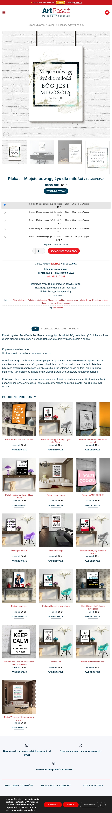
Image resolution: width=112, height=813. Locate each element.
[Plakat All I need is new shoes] (56, 586)
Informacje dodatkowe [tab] (53, 329)
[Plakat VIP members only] (93, 641)
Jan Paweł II (58, 308)
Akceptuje (52, 804)
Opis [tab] (35, 329)
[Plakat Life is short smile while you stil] (93, 419)
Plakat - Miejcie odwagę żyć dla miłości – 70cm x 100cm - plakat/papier (59, 236)
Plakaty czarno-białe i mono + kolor (63, 300)
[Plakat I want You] (19, 586)
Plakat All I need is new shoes (56, 606)
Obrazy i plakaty (19, 300)
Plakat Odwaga (56, 550)
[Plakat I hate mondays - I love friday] (19, 475)
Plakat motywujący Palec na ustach (93, 551)
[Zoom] (6, 134)
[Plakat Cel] (56, 641)
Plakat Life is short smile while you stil (93, 440)
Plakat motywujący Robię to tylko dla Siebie (56, 440)
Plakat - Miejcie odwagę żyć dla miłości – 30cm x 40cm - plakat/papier (59, 220)
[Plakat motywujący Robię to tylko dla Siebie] (56, 419)
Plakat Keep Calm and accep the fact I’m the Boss (19, 663)
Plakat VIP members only (92, 661)
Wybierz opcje (19, 450)
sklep (51, 24)
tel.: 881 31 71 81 (56, 276)
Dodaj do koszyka (64, 251)
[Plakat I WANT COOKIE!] (93, 475)
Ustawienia (89, 804)
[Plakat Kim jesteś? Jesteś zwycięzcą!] (93, 586)
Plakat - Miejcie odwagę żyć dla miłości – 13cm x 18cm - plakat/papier (59, 204)
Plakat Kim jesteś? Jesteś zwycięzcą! (93, 607)
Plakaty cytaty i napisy (71, 24)
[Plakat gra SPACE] (19, 530)
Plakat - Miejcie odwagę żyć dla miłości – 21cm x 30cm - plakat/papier (59, 212)
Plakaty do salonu (99, 300)
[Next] (104, 84)
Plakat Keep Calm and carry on (19, 439)
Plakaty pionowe (64, 303)
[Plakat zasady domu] (56, 475)
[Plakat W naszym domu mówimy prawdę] (19, 697)
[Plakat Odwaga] (56, 530)
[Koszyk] (107, 12)
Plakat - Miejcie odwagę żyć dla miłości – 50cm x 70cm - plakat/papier (59, 228)
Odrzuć (70, 804)
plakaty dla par (85, 300)
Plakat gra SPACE (19, 550)
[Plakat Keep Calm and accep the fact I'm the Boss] (19, 641)
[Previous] (8, 84)
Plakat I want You (19, 606)
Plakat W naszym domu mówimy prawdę (19, 718)
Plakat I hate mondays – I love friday (19, 496)
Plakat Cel (56, 661)
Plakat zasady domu (56, 495)
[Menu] (4, 12)
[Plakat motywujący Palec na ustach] (93, 530)
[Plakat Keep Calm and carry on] (19, 419)
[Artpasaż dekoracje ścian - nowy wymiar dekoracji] (56, 12)
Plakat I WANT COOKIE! (93, 495)
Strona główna (36, 24)
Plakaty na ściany (48, 303)
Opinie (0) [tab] (74, 329)
